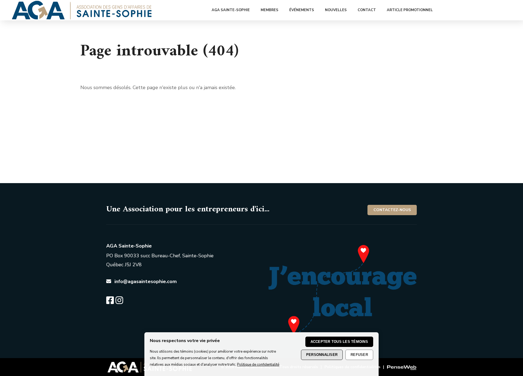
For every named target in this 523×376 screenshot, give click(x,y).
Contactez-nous (392, 209)
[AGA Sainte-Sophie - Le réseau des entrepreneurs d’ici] (82, 18)
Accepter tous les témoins (339, 342)
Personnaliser (321, 355)
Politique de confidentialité (258, 364)
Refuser (359, 355)
